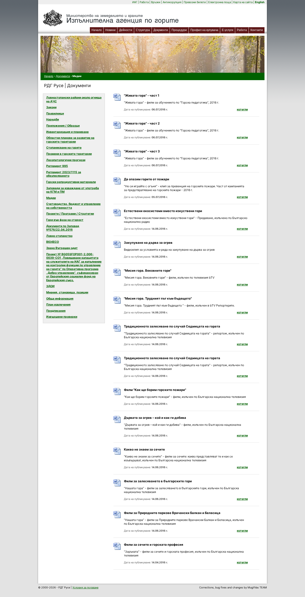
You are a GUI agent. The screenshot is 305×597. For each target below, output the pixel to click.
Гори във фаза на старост (64, 220)
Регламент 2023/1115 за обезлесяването (63, 174)
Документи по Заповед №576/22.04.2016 (62, 228)
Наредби (52, 119)
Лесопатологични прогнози (65, 160)
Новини (110, 30)
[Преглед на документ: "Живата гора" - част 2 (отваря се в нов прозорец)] (117, 128)
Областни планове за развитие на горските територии (70, 139)
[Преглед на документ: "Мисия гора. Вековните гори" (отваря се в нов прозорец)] (117, 275)
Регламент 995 (57, 166)
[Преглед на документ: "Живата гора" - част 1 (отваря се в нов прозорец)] (117, 100)
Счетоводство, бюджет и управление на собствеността (73, 205)
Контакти (256, 30)
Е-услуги (228, 30)
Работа (144, 2)
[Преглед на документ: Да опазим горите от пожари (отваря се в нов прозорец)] (117, 183)
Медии (51, 198)
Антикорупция (172, 2)
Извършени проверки (61, 316)
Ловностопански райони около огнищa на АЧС (74, 99)
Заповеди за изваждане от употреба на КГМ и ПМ (72, 190)
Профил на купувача (204, 30)
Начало (97, 30)
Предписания (56, 310)
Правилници (55, 113)
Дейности (125, 30)
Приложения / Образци (63, 125)
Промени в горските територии (69, 154)
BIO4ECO (52, 242)
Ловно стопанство (59, 236)
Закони (51, 107)
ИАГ (134, 2)
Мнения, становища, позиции (67, 292)
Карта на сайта (243, 2)
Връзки (155, 2)
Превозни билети (195, 2)
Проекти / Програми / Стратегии (70, 213)
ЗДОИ (50, 286)
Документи (160, 30)
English (259, 2)
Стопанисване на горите (63, 147)
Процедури (179, 30)
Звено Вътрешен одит (62, 248)
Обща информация (59, 298)
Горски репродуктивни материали (71, 182)
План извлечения (58, 304)
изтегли (242, 109)
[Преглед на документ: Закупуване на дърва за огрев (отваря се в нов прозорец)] (117, 247)
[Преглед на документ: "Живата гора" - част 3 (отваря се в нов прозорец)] (117, 155)
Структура (143, 30)
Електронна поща (220, 2)
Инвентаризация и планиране (67, 132)
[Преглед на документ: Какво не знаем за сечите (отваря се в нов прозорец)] (117, 454)
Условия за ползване (85, 587)
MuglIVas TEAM (257, 587)
